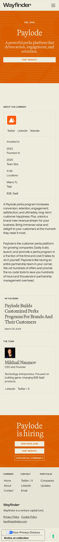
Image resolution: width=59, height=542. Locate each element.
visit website (29, 59)
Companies (47, 480)
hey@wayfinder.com (15, 521)
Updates (45, 485)
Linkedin (26, 485)
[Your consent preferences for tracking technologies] (53, 536)
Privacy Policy (11, 517)
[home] (17, 5)
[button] (52, 5)
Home (7, 480)
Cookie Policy (29, 517)
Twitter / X (27, 480)
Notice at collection (16, 538)
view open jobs (29, 443)
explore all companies (29, 458)
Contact (8, 490)
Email (24, 490)
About (7, 485)
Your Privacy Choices (26, 532)
